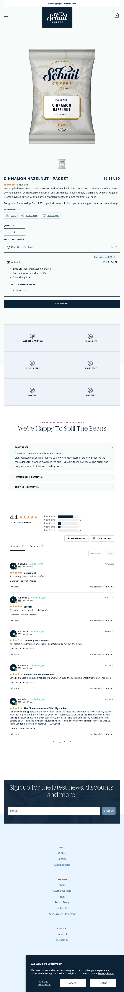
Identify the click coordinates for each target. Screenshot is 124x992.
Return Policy (62, 902)
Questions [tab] (35, 546)
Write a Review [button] (104, 538)
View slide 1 (62, 164)
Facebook (62, 934)
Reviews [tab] (15, 546)
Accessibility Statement (62, 914)
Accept (73, 983)
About (62, 885)
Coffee (62, 853)
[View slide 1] (62, 104)
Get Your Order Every (23, 284)
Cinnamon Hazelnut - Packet (23, 580)
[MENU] (6, 15)
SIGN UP (109, 811)
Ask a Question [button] (78, 538)
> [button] (70, 741)
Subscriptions (62, 865)
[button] (62, 447)
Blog (62, 896)
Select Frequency (14, 239)
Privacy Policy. (106, 973)
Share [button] (16, 587)
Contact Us (62, 908)
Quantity (9, 226)
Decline (103, 983)
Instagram (62, 940)
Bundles (62, 859)
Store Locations (62, 891)
